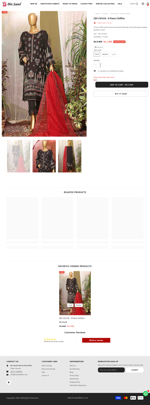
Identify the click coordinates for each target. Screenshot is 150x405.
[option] (44, 74)
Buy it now (121, 94)
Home (97, 14)
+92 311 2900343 (16, 372)
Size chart (100, 47)
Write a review (96, 340)
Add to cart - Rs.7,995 (121, 84)
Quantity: (97, 60)
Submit (134, 370)
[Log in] (142, 4)
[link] (22, 242)
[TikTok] (8, 382)
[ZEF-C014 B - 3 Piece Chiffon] (75, 293)
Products (105, 14)
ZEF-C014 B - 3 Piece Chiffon (72, 318)
